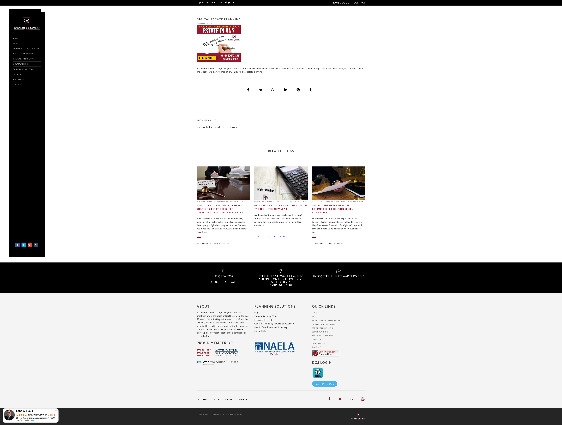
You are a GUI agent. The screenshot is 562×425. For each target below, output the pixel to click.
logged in (214, 127)
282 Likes (261, 236)
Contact (359, 2)
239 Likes (319, 243)
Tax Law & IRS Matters (23, 69)
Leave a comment (221, 243)
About (346, 2)
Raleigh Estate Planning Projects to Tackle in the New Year (280, 207)
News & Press (18, 79)
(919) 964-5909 (223, 276)
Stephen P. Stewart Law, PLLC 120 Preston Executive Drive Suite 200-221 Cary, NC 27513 (281, 280)
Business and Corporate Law (26, 49)
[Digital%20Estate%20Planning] (248, 89)
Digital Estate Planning (24, 54)
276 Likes (204, 243)
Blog (217, 399)
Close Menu (43, 10)
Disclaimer (203, 399)
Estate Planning (20, 64)
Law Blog (17, 74)
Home (335, 2)
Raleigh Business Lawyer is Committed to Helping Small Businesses (332, 209)
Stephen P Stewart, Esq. (218, 201)
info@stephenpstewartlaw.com (338, 276)
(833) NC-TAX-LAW (210, 2)
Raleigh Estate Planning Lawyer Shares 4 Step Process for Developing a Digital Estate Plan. (220, 209)
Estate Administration (23, 59)
